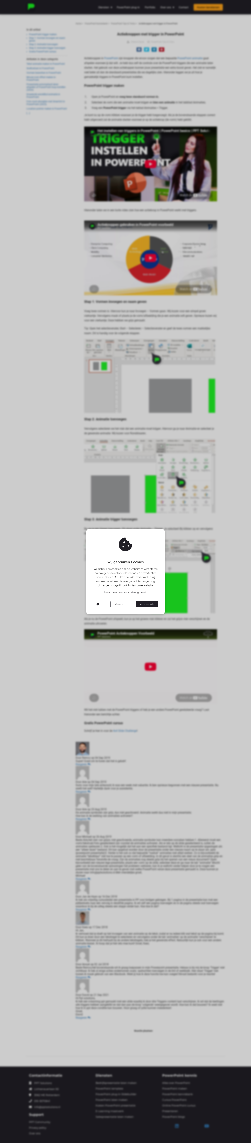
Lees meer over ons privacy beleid (125, 592)
